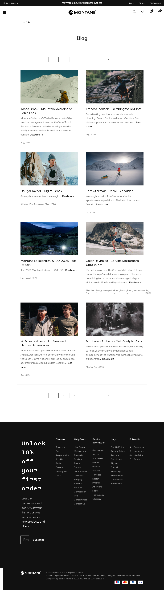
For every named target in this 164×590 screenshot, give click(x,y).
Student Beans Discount (78, 463)
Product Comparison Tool (80, 491)
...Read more (36, 134)
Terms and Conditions (116, 457)
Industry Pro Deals (61, 473)
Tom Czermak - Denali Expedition (109, 191)
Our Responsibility (62, 453)
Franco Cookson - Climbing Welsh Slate (113, 109)
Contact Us (79, 503)
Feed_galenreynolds (105, 290)
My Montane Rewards (80, 453)
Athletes (24, 204)
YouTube (138, 455)
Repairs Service (96, 468)
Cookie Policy (117, 447)
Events (23, 278)
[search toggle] (134, 11)
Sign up (142, 3)
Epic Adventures (36, 204)
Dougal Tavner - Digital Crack (41, 191)
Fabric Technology (98, 492)
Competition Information (117, 481)
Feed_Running (120, 290)
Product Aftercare (97, 484)
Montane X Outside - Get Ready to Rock (114, 341)
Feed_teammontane (136, 290)
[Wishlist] (142, 11)
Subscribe (38, 540)
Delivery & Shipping (79, 477)
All (87, 290)
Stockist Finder (60, 461)
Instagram (139, 451)
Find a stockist (155, 3)
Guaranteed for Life (98, 452)
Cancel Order (80, 499)
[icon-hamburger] (5, 12)
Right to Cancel (114, 465)
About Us (60, 447)
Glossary (96, 499)
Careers (59, 467)
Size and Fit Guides (97, 460)
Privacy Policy (118, 451)
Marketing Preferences (117, 473)
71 (96, 59)
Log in (131, 3)
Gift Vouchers (80, 471)
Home (22, 22)
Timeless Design (96, 476)
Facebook (139, 447)
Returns (78, 483)
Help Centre (80, 447)
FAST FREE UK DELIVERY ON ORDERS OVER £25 (43, 3)
